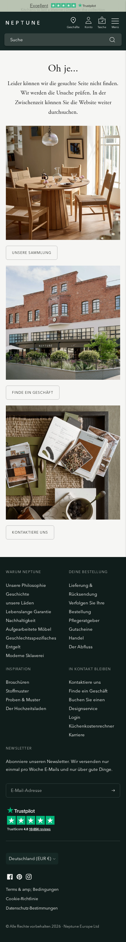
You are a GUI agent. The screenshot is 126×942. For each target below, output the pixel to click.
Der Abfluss (81, 646)
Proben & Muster (23, 699)
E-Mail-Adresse (25, 783)
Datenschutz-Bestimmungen (32, 908)
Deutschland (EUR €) (30, 858)
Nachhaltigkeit (20, 620)
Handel (76, 638)
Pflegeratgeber (84, 620)
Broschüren (17, 682)
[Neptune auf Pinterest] (19, 878)
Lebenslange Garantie (28, 611)
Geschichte (17, 594)
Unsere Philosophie (26, 585)
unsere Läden (20, 603)
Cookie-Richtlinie (22, 898)
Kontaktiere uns (30, 532)
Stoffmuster (17, 691)
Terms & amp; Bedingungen (32, 889)
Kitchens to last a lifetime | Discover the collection (63, 5)
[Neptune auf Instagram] (29, 878)
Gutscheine (81, 629)
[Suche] (112, 39)
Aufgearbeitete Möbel (28, 629)
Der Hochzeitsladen (26, 708)
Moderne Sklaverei (25, 655)
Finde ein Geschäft (32, 392)
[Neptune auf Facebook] (10, 878)
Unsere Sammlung (31, 252)
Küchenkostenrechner (91, 726)
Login (74, 717)
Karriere (77, 735)
